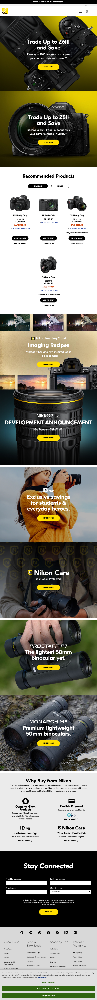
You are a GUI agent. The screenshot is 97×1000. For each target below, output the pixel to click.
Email (11, 888)
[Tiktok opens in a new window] (22, 932)
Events (6, 953)
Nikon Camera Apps (33, 952)
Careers (6, 958)
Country (56, 888)
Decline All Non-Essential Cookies (48, 989)
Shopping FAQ (55, 953)
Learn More (48, 364)
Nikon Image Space (33, 966)
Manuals (30, 961)
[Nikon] (5, 11)
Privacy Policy (77, 952)
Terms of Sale (77, 957)
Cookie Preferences (79, 966)
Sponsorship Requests (11, 968)
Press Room (8, 949)
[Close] (93, 973)
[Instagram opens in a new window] (39, 932)
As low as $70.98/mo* (50, 223)
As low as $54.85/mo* (21, 229)
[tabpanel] (48, 250)
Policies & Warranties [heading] (79, 943)
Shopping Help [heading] (59, 942)
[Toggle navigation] (93, 11)
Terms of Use (77, 961)
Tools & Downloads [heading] (34, 943)
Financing (53, 962)
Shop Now (48, 67)
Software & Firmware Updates (36, 957)
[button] (7, 2)
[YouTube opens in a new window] (31, 932)
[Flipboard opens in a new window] (75, 932)
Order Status (54, 949)
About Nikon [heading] (11, 942)
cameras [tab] (38, 186)
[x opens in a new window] (57, 932)
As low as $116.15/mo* (49, 290)
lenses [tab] (60, 186)
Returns (52, 958)
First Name (13, 879)
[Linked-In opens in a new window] (66, 932)
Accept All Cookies (48, 995)
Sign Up (51, 912)
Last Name (57, 879)
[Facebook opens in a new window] (48, 932)
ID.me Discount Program (58, 966)
